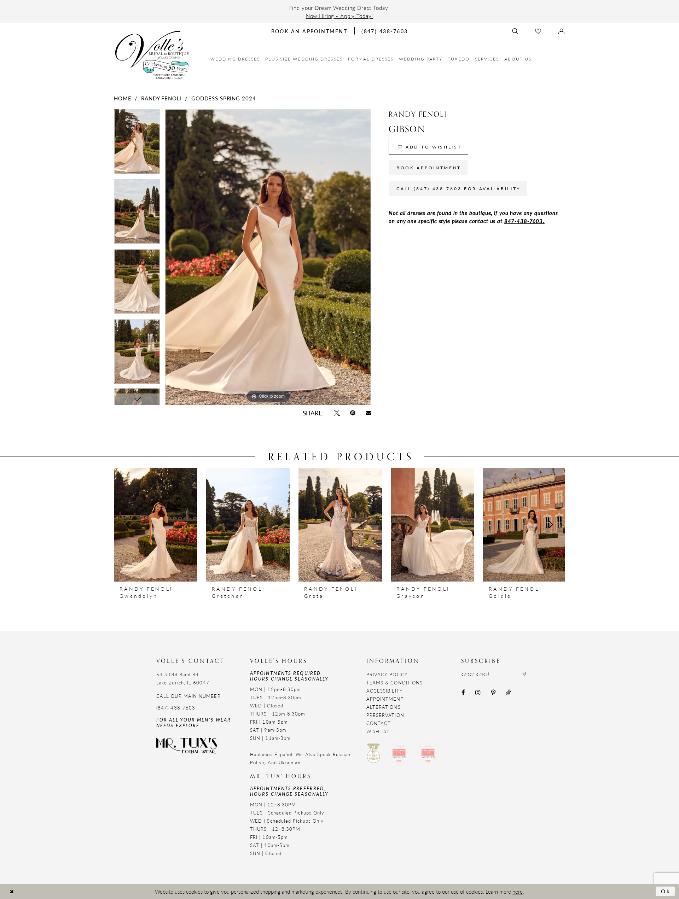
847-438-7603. (524, 220)
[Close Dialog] (11, 891)
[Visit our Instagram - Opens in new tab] (478, 692)
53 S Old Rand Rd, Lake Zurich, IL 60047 (182, 678)
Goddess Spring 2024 (223, 98)
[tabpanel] (137, 144)
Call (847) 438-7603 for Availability (458, 189)
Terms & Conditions (394, 682)
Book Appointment (428, 168)
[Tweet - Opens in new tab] (336, 413)
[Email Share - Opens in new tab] (368, 413)
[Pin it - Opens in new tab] (353, 413)
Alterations (383, 707)
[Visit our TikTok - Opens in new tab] (508, 692)
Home (122, 98)
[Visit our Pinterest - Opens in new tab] (493, 692)
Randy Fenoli (161, 98)
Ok (666, 891)
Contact (378, 723)
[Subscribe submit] (523, 674)
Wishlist (378, 731)
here (517, 891)
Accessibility (384, 690)
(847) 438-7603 (175, 707)
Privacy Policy (387, 674)
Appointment (385, 698)
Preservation (385, 715)
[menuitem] (235, 58)
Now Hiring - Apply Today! (339, 15)
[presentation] (155, 525)
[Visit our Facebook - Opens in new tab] (463, 692)
